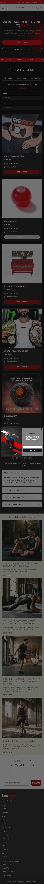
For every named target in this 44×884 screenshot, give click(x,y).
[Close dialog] (41, 429)
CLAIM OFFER (32, 450)
